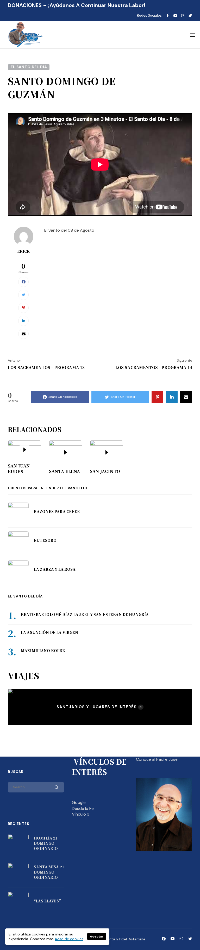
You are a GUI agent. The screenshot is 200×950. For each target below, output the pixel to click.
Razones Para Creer (57, 511)
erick (23, 251)
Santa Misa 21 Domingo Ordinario (49, 872)
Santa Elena (64, 471)
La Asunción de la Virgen (49, 632)
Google (79, 802)
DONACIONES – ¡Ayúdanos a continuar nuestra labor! (76, 5)
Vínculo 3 (80, 814)
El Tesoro (45, 540)
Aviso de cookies (69, 938)
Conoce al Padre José (157, 759)
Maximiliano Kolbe (43, 650)
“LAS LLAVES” (47, 900)
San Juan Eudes (19, 468)
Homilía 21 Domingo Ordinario (46, 843)
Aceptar (96, 936)
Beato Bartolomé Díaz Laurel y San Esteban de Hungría (85, 614)
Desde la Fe (83, 808)
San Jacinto (105, 471)
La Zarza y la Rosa (55, 569)
